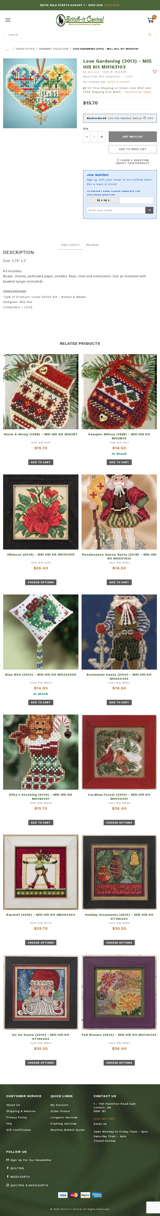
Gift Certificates (18, 1129)
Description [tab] (70, 245)
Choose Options (41, 582)
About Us (13, 1104)
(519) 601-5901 (105, 1118)
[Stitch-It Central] (80, 20)
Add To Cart (41, 462)
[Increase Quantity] (102, 136)
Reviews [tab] (92, 245)
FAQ (9, 1123)
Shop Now (112, 5)
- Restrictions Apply (136, 91)
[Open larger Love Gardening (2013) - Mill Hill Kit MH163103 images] (40, 96)
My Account (59, 1104)
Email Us (100, 1123)
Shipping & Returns (20, 1111)
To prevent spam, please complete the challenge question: (113, 193)
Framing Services (63, 1123)
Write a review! (119, 81)
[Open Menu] (8, 20)
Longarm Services (64, 1117)
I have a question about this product (132, 162)
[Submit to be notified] (149, 210)
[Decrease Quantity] (87, 136)
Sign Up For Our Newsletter (30, 1160)
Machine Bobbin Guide (67, 1129)
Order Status (60, 1111)
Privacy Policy (16, 1117)
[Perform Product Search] (150, 35)
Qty (85, 128)
